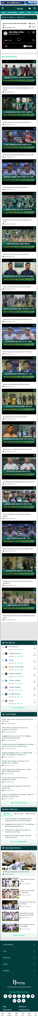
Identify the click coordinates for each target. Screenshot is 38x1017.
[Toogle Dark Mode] (30, 8)
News (22, 12)
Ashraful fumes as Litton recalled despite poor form (17, 449)
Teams (29, 12)
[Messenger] (33, 996)
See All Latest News (20, 803)
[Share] (34, 61)
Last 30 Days (32, 813)
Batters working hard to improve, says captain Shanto (18, 549)
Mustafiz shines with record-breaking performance (17, 122)
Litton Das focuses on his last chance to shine (16, 254)
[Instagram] (14, 996)
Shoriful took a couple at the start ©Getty (28, 903)
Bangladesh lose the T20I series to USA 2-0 (15, 417)
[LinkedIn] (14, 1001)
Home (3, 12)
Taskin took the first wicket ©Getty (27, 880)
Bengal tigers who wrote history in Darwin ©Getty (27, 914)
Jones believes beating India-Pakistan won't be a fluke (18, 155)
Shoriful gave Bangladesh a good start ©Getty (16, 872)
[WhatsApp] (28, 996)
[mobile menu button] (2, 8)
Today (8, 813)
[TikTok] (23, 996)
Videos (11, 17)
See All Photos (19, 935)
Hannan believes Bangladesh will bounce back (16, 384)
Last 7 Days (19, 813)
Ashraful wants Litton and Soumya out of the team (17, 287)
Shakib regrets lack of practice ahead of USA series (17, 352)
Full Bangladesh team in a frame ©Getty (27, 925)
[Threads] (23, 1001)
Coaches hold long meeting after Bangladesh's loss (17, 319)
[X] (19, 996)
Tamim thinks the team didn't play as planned (15, 187)
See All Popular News (20, 841)
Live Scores (12, 12)
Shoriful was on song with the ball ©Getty (27, 891)
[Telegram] (19, 1001)
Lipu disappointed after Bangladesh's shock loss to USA (19, 482)
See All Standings (17, 708)
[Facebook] (5, 996)
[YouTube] (10, 996)
